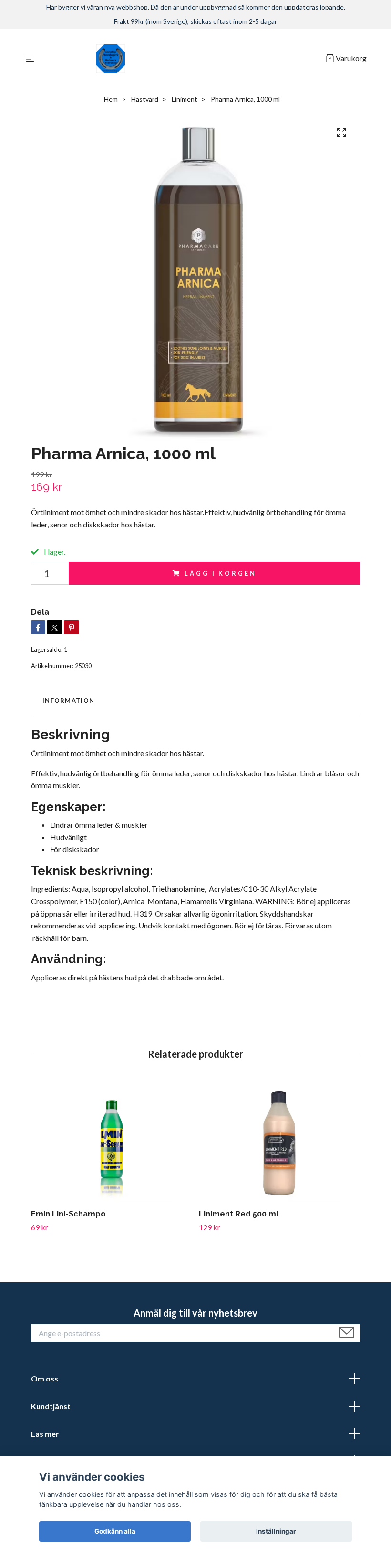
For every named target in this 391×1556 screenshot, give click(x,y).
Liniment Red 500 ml (238, 1213)
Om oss (44, 1378)
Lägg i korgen (220, 573)
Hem (111, 99)
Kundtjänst (51, 1406)
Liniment (184, 99)
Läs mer (45, 1433)
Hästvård (144, 99)
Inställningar (276, 1531)
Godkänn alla (114, 1531)
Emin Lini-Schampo (68, 1213)
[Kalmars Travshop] (182, 59)
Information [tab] (68, 700)
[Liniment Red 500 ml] (279, 1142)
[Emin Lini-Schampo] (111, 1142)
